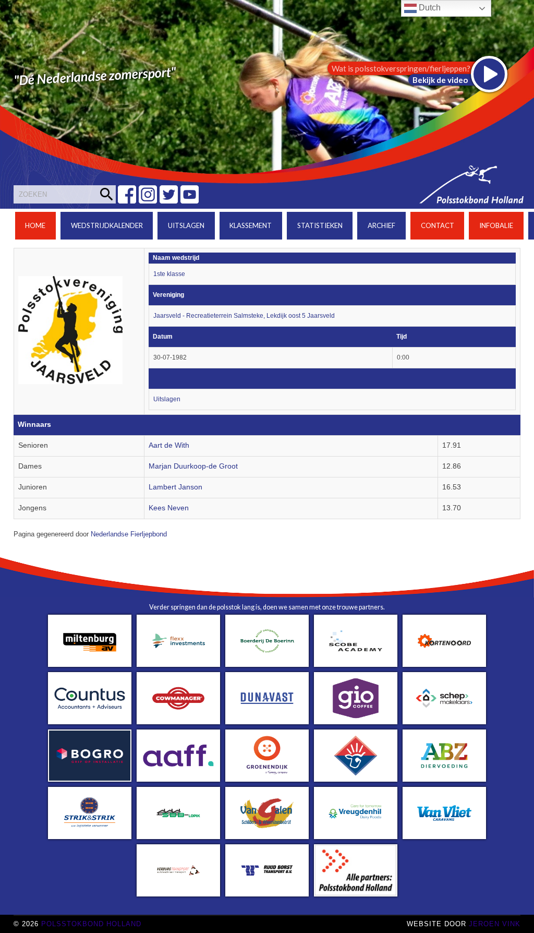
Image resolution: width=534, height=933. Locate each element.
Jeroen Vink (494, 924)
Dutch (429, 7)
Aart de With (169, 445)
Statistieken (320, 225)
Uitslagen (186, 225)
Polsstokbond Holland (91, 924)
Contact (437, 225)
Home (35, 225)
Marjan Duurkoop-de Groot (193, 466)
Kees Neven (169, 508)
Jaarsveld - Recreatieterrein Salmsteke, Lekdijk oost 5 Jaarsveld (244, 315)
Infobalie (496, 225)
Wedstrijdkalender (107, 225)
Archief (381, 225)
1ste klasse (169, 274)
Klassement (250, 225)
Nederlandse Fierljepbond (129, 534)
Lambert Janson (175, 487)
